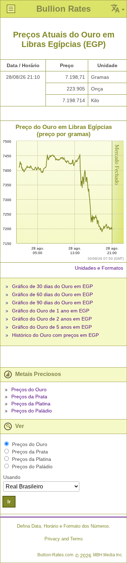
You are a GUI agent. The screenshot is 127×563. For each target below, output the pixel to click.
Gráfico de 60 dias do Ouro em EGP (52, 294)
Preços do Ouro (29, 389)
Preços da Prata (29, 396)
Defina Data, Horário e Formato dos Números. (63, 526)
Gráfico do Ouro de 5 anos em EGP (52, 327)
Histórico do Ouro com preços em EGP (55, 335)
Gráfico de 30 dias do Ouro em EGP (52, 286)
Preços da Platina (30, 403)
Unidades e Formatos (99, 268)
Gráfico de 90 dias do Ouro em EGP (52, 302)
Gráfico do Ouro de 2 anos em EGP (52, 319)
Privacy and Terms (63, 538)
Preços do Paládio (31, 411)
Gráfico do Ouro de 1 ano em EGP (50, 310)
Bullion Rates (63, 8)
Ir (9, 501)
